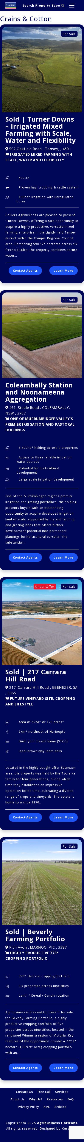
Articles (60, 1106)
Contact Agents (25, 270)
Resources (55, 1099)
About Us (17, 1099)
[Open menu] (72, 5)
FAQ (70, 1099)
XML (47, 1106)
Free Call (44, 1091)
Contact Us (24, 1091)
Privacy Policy (28, 1106)
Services (61, 1091)
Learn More (63, 270)
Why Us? (35, 1099)
